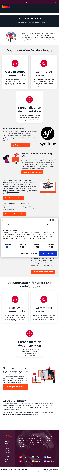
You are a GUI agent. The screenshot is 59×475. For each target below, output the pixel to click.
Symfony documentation (20, 145)
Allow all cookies (48, 253)
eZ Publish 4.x (34, 414)
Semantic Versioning (9, 378)
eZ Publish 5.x (26, 414)
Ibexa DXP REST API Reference (32, 172)
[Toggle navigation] (56, 8)
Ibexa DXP (6, 194)
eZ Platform (20, 405)
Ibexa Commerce (17, 186)
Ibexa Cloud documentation (13, 198)
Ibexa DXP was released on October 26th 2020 (28, 403)
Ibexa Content (24, 184)
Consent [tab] (10, 225)
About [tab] (48, 225)
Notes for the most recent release (43, 271)
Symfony (28, 133)
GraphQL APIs (49, 161)
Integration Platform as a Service (24, 206)
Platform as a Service (13, 192)
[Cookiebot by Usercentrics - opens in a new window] (50, 220)
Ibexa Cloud (15, 190)
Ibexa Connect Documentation (14, 214)
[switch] (22, 247)
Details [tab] (29, 225)
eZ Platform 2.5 (16, 414)
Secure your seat (42, 2)
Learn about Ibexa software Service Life (15, 387)
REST (41, 161)
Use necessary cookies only (29, 253)
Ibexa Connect (7, 206)
